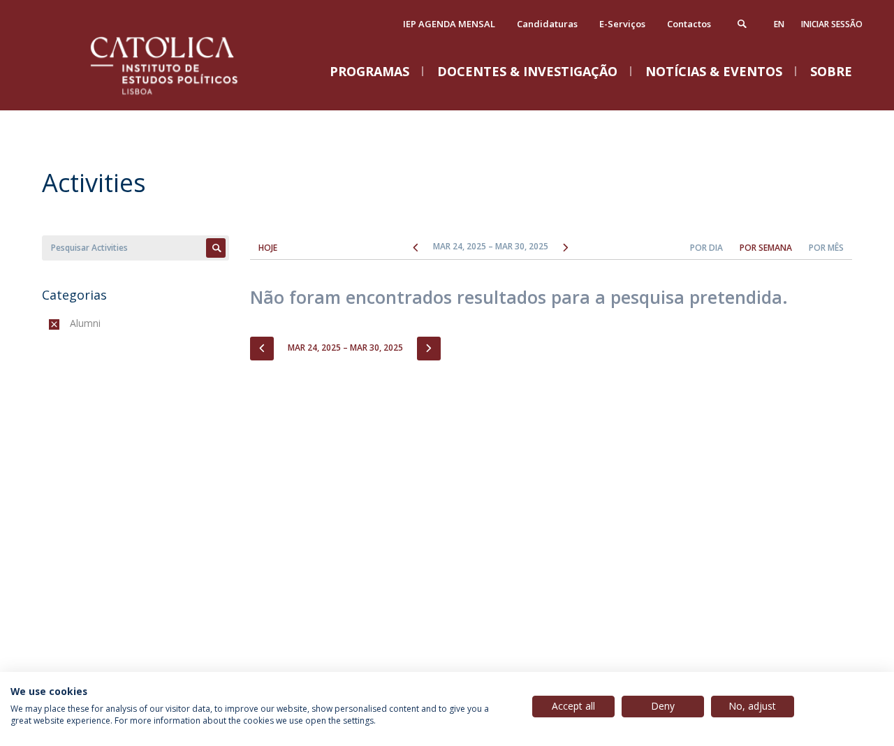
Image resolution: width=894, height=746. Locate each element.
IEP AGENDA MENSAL (449, 23)
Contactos (689, 23)
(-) (73, 323)
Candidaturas (547, 23)
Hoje (267, 248)
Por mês (826, 248)
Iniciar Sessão (832, 24)
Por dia (706, 248)
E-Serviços (622, 23)
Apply (216, 248)
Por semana (766, 248)
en (779, 24)
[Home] (181, 96)
